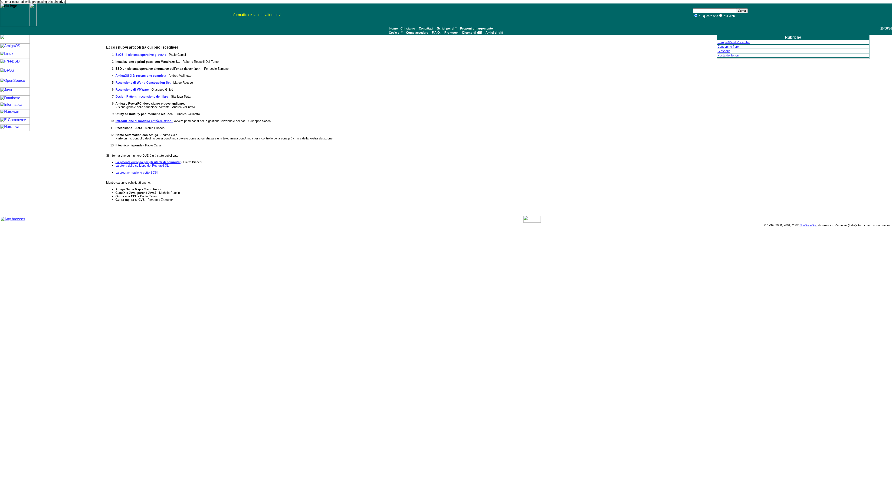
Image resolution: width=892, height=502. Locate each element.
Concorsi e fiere (728, 46)
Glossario (724, 51)
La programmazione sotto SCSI (136, 172)
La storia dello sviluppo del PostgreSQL (142, 165)
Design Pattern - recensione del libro (141, 96)
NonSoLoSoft (808, 225)
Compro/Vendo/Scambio (734, 42)
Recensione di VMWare (132, 89)
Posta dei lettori (728, 55)
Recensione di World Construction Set (143, 82)
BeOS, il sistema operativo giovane (140, 54)
